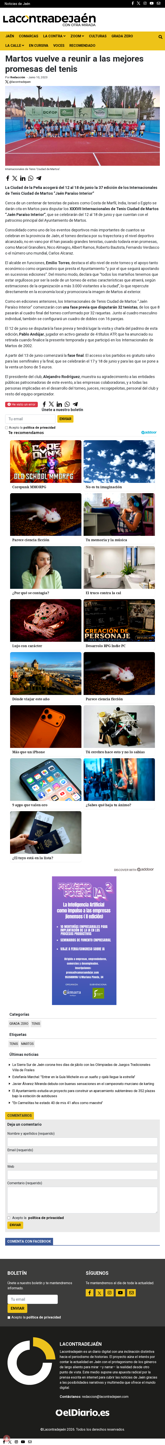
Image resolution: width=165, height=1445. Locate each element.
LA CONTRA (53, 36)
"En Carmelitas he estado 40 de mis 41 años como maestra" (57, 1103)
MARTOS (27, 1044)
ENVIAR (65, 419)
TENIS (36, 1024)
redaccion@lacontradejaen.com (105, 1397)
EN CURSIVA (38, 46)
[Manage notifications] (6, 1438)
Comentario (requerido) (24, 1183)
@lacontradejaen (20, 81)
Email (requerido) (20, 1150)
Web (10, 1167)
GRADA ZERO (122, 36)
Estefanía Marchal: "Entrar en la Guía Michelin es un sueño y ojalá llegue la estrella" (73, 1077)
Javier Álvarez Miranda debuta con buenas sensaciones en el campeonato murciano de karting (83, 1084)
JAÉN (9, 36)
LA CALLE (13, 46)
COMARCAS (28, 36)
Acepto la (32, 427)
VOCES (58, 46)
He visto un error (23, 404)
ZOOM (76, 36)
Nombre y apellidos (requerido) (31, 1134)
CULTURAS (98, 36)
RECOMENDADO (82, 46)
